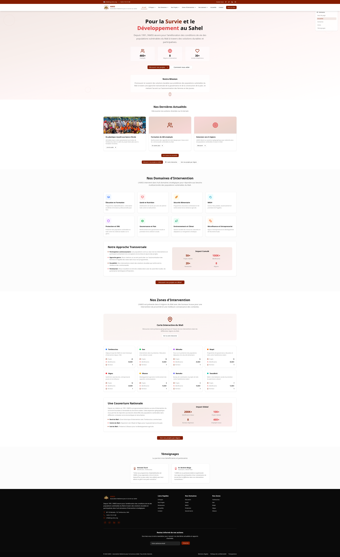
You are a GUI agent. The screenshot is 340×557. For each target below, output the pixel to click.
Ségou (214, 508)
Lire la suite (110, 147)
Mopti (214, 505)
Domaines (320, 22)
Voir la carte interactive (170, 336)
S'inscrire (185, 543)
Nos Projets (174, 7)
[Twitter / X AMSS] (229, 2)
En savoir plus (156, 145)
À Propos (151, 7)
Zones (319, 25)
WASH (187, 505)
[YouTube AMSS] (235, 2)
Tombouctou (216, 499)
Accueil (144, 7)
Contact (221, 7)
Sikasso (214, 511)
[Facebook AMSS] (226, 2)
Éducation (188, 499)
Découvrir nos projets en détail (152, 162)
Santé (186, 502)
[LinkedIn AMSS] (232, 2)
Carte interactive (172, 162)
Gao (213, 502)
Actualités (213, 7)
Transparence (232, 554)
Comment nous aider (182, 67)
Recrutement (202, 7)
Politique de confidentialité (218, 554)
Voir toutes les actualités (170, 155)
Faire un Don (231, 7)
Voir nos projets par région (189, 162)
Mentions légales (203, 554)
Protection (188, 508)
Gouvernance (189, 511)
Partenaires (161, 505)
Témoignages (321, 28)
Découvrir (200, 145)
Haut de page (321, 15)
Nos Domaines (162, 7)
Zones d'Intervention (188, 7)
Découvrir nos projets (157, 67)
